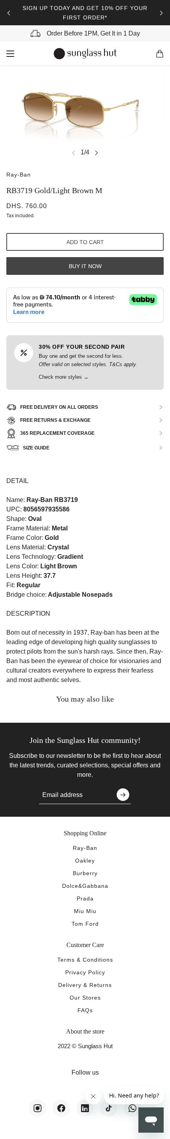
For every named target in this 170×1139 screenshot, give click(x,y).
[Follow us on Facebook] (61, 1108)
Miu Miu (85, 911)
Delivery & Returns (85, 985)
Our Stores (85, 997)
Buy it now (85, 266)
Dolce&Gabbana (85, 886)
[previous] (8, 13)
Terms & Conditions (85, 960)
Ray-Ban (18, 174)
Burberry (85, 873)
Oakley (85, 860)
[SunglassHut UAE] (85, 54)
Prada (85, 898)
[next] (161, 13)
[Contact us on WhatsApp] (132, 1108)
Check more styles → (64, 377)
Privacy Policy (85, 972)
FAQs (85, 1010)
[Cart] (160, 54)
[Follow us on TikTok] (108, 1108)
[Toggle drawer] (10, 54)
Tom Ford (85, 924)
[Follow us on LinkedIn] (85, 1108)
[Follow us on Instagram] (37, 1108)
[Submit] (123, 794)
